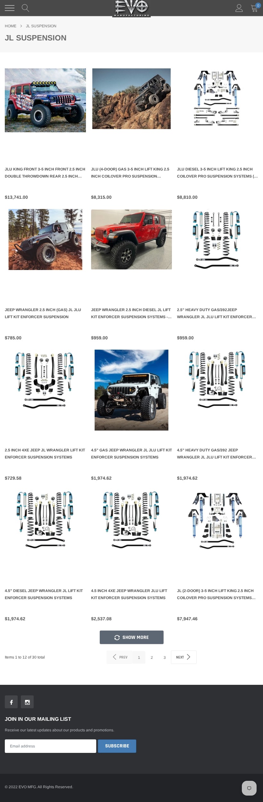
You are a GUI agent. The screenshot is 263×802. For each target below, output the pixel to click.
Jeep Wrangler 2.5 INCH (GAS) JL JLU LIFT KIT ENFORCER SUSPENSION (43, 313)
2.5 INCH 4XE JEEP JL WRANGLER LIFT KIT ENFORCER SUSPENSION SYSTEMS (45, 453)
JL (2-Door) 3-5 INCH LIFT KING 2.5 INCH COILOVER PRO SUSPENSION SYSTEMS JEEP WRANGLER (215, 594)
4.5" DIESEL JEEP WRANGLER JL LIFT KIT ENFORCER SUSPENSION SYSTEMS (44, 594)
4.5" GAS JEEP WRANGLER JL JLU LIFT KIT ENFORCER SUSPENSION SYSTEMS (131, 453)
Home (10, 26)
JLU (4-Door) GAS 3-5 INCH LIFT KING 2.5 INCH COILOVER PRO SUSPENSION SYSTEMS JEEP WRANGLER (130, 173)
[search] (26, 8)
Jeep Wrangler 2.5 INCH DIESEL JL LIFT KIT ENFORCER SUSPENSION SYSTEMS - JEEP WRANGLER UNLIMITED (131, 314)
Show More (135, 637)
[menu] (9, 8)
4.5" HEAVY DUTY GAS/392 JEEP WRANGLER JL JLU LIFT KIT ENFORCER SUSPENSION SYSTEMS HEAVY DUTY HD (215, 454)
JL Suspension (41, 26)
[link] (45, 109)
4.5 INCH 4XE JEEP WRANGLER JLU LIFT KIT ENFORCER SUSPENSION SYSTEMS (129, 594)
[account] (239, 8)
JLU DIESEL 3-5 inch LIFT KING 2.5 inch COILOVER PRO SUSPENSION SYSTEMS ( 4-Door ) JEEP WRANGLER (215, 173)
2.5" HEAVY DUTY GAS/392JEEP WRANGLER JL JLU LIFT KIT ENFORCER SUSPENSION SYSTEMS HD (214, 314)
